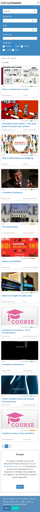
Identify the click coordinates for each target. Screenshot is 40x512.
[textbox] (20, 38)
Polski (17, 50)
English (17, 46)
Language (7, 43)
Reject (6, 508)
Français (8, 50)
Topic (5, 26)
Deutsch (8, 46)
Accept (15, 508)
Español (26, 46)
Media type (7, 35)
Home (3, 58)
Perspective (7, 17)
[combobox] (20, 38)
